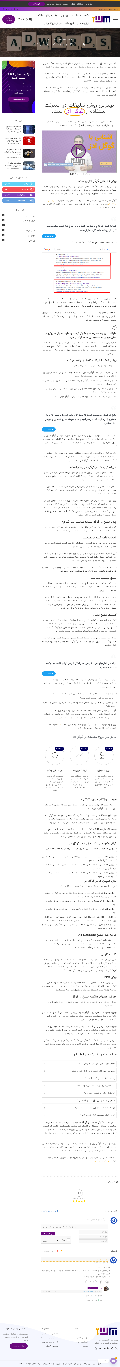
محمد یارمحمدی (88, 1291)
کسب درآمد (30, 230)
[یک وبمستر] (101, 19)
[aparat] (3, 9)
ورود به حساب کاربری (48, 1211)
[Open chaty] (113, 1361)
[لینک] (69, 1226)
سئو (59, 724)
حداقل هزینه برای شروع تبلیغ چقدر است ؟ (96, 1063)
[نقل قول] (63, 1226)
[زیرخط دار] (50, 1226)
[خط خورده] (53, 1226)
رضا (101, 1288)
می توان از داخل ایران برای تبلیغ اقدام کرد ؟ (96, 1100)
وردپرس (32, 240)
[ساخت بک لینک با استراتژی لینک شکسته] (29, 165)
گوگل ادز (31, 235)
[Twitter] (17, 9)
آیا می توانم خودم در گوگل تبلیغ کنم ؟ (97, 1115)
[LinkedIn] (11, 9)
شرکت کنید (36, 4)
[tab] (79, 1064)
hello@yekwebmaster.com (107, 9)
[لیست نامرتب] (60, 1226)
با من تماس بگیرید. (103, 1161)
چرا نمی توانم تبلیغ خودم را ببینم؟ (100, 1078)
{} (73, 1227)
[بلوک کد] (66, 1226)
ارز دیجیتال (30, 215)
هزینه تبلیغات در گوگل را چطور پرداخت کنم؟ (95, 1107)
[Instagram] (14, 9)
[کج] (47, 1226)
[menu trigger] (114, 19)
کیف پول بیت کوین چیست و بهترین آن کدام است (12, 152)
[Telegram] (6, 9)
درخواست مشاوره (8, 19)
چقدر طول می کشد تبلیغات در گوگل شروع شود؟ (93, 1071)
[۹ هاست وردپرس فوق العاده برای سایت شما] (29, 129)
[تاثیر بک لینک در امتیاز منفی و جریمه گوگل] (29, 140)
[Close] (2, 4)
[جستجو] (18, 19)
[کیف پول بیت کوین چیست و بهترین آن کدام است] (29, 153)
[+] (76, 1227)
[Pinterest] (18, 189)
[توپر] (43, 1226)
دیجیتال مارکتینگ (28, 220)
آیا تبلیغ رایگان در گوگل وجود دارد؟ (99, 1093)
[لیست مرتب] (56, 1226)
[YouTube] (9, 9)
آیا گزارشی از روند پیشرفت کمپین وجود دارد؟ (95, 1085)
